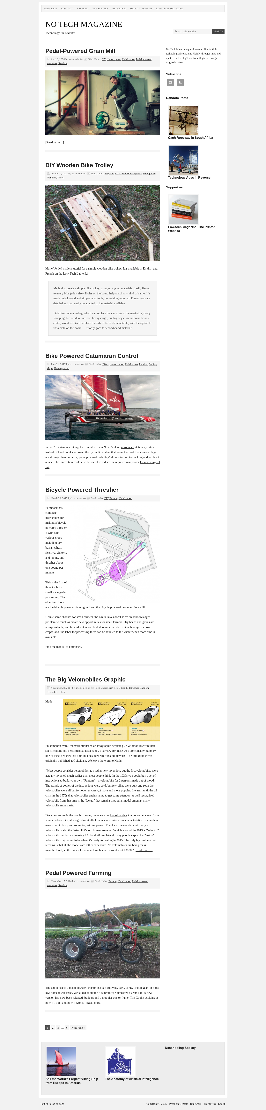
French (49, 273)
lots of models (118, 815)
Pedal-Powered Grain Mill (80, 51)
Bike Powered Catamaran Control (91, 356)
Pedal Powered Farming (78, 873)
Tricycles (52, 691)
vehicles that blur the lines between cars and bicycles (93, 755)
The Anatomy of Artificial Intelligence (132, 1079)
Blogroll (119, 8)
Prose (172, 1103)
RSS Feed (82, 8)
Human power (114, 59)
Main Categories (141, 8)
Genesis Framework (190, 1103)
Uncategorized (61, 368)
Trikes (61, 691)
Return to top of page (52, 1103)
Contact (67, 8)
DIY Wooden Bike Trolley (79, 165)
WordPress (210, 1103)
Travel (60, 177)
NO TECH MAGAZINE (83, 24)
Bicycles (109, 173)
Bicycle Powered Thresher (82, 490)
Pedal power (128, 59)
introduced (127, 447)
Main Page (50, 8)
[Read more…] (54, 142)
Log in (221, 1103)
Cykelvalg (79, 760)
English (147, 268)
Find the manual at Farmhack (63, 646)
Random (62, 63)
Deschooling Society (180, 1047)
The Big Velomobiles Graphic (85, 679)
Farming (113, 498)
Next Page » (78, 1027)
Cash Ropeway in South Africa (190, 137)
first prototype (107, 992)
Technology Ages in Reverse (189, 177)
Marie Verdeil (53, 268)
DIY (104, 59)
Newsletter (100, 8)
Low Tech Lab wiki (75, 273)
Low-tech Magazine (169, 8)
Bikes (118, 173)
